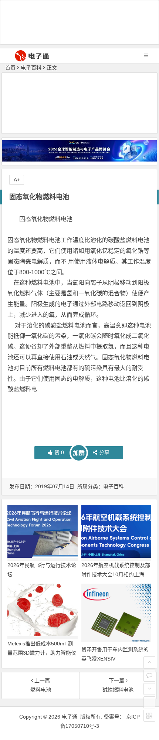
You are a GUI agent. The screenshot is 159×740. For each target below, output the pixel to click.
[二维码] (149, 716)
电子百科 (31, 68)
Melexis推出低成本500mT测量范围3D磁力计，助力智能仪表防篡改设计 (41, 653)
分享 (104, 452)
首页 (10, 68)
